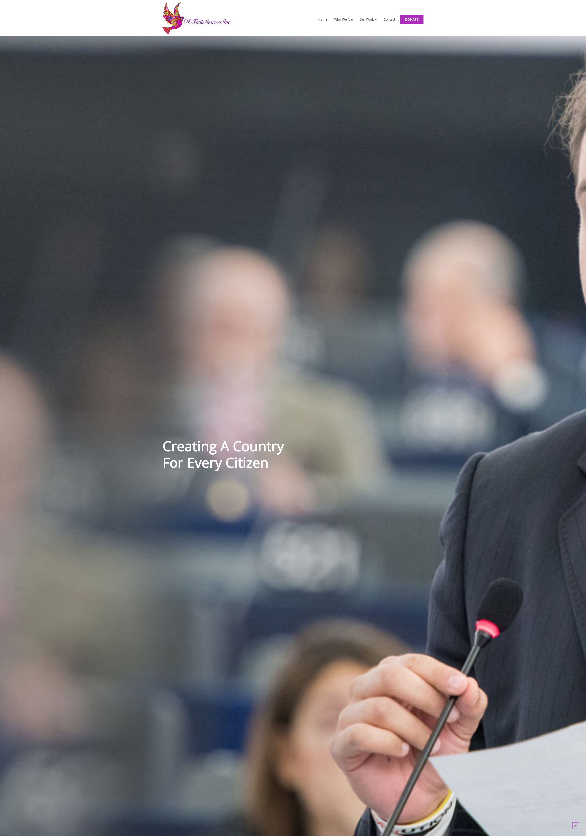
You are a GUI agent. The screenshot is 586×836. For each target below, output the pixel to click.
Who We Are (343, 19)
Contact (389, 19)
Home (322, 19)
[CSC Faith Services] (197, 17)
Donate (411, 19)
